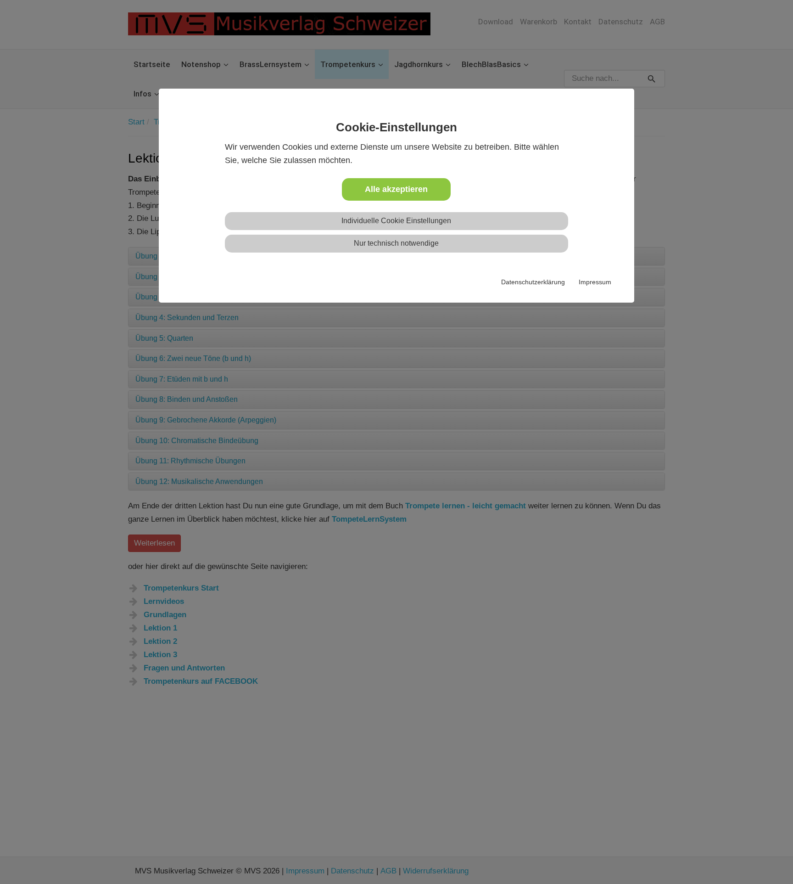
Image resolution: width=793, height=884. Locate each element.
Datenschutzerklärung (533, 282)
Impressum (595, 282)
